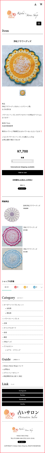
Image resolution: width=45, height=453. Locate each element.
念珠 (5, 323)
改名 (5, 332)
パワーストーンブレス (11, 318)
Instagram (22, 391)
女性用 (9, 308)
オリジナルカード (10, 328)
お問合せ (7, 369)
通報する (22, 185)
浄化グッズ (8, 342)
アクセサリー (8, 346)
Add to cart (22, 172)
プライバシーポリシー (11, 373)
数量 (22, 157)
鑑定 (5, 337)
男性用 (9, 313)
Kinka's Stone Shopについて (13, 366)
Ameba (22, 404)
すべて (7, 287)
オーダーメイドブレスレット (14, 305)
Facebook (22, 400)
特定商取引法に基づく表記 (13, 376)
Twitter (22, 395)
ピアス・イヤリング (13, 350)
